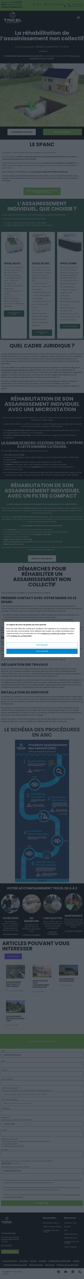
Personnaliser (42, 645)
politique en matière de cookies (53, 633)
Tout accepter (42, 651)
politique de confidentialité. (21, 636)
